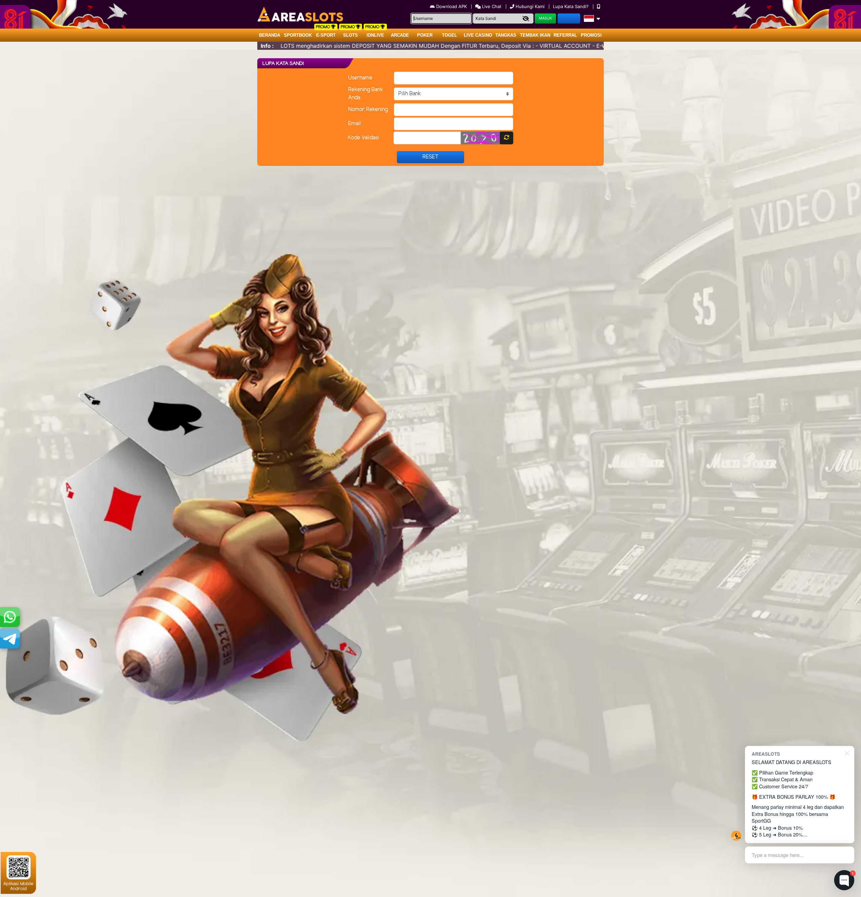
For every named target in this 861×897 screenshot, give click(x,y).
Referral (565, 35)
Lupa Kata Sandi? (571, 6)
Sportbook (298, 35)
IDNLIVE (375, 35)
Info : (267, 45)
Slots (350, 35)
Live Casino (478, 35)
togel (449, 35)
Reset (430, 157)
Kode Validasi (363, 138)
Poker (425, 35)
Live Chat (491, 6)
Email (354, 123)
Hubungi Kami (530, 6)
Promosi (591, 35)
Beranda (269, 35)
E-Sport (326, 35)
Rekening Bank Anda (365, 93)
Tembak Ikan (535, 35)
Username (360, 78)
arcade (400, 35)
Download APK (451, 6)
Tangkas (505, 35)
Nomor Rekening (368, 109)
